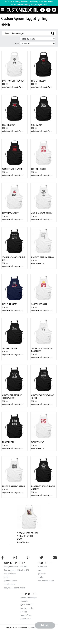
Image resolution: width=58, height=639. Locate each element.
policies (24, 612)
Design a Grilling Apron (13, 486)
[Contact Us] (43, 10)
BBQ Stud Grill (9, 442)
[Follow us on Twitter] (41, 558)
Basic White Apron (37, 263)
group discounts (10, 581)
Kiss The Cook (8, 125)
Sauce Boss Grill (39, 304)
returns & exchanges (29, 598)
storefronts (42, 567)
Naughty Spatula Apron (42, 257)
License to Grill (38, 169)
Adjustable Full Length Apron (12, 87)
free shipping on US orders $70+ (17, 570)
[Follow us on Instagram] (15, 558)
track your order (27, 608)
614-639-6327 (27, 605)
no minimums (9, 584)
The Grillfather (9, 348)
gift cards (42, 574)
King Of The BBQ (38, 81)
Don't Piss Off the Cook (13, 81)
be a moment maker (46, 581)
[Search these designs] (52, 33)
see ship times (10, 574)
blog (39, 570)
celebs (40, 577)
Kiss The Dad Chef (10, 213)
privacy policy (26, 619)
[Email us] (55, 558)
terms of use (26, 615)
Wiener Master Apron (12, 169)
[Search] (49, 10)
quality (6, 577)
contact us (25, 601)
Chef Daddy (36, 125)
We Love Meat (37, 442)
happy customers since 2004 (15, 567)
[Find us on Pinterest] (28, 558)
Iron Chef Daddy (9, 304)
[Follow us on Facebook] (2, 558)
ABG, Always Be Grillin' (42, 213)
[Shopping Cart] (55, 10)
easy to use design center (14, 588)
